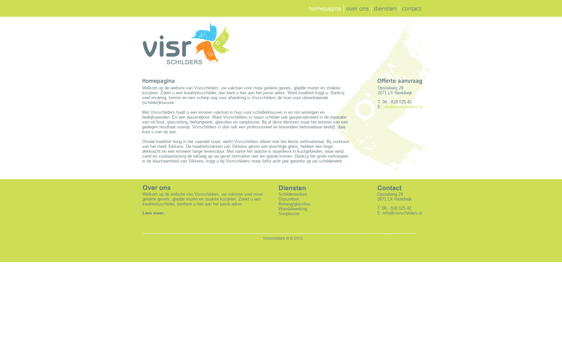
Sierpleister (289, 213)
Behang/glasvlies (294, 203)
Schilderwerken (292, 194)
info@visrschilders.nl (402, 213)
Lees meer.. (154, 213)
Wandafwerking (292, 208)
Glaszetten (288, 199)
